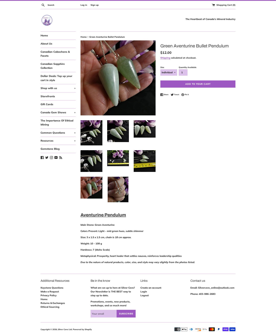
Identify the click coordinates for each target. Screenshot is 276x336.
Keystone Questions (52, 287)
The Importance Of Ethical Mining (57, 122)
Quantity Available (187, 67)
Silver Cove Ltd (65, 329)
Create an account (150, 287)
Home (44, 35)
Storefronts (48, 96)
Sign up (95, 5)
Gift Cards (47, 104)
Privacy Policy (49, 295)
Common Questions (58, 132)
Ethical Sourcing (50, 306)
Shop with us (58, 88)
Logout (144, 295)
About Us (46, 43)
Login (143, 291)
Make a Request (50, 291)
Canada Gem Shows (58, 112)
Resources (58, 140)
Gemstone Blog (50, 148)
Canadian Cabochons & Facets (55, 53)
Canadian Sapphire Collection (53, 66)
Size (162, 67)
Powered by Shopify (82, 329)
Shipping (165, 57)
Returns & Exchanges (53, 303)
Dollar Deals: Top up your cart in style (56, 78)
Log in (83, 5)
